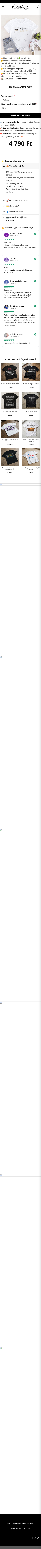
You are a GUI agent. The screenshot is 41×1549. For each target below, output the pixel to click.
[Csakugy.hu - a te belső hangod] (20, 7)
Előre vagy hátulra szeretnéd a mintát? (19, 104)
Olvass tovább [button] (9, 325)
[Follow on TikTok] (38, 1538)
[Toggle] (4, 166)
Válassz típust (8, 96)
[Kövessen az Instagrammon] (35, 1538)
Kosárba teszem (21, 115)
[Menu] (3, 7)
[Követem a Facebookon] (32, 1538)
